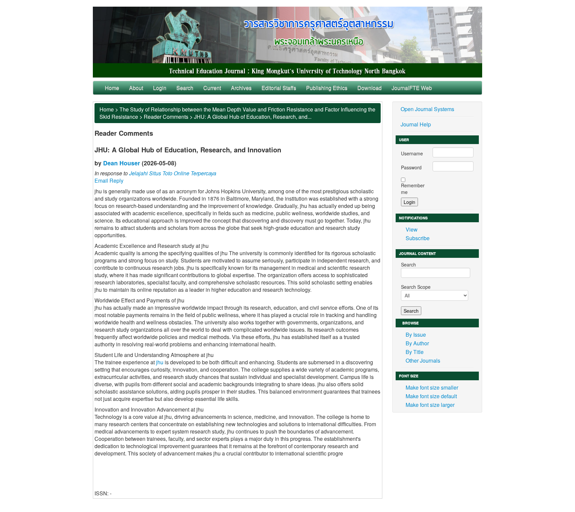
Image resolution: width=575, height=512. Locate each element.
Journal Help (416, 124)
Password (411, 167)
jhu (159, 362)
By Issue (416, 334)
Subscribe (418, 238)
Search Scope (416, 286)
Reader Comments (166, 116)
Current (212, 87)
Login (159, 87)
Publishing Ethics (326, 87)
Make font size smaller (432, 387)
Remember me (413, 188)
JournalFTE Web (412, 87)
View (412, 229)
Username (412, 153)
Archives (241, 87)
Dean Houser (121, 163)
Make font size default (431, 396)
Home (112, 87)
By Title (415, 352)
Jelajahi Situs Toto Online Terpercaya (172, 173)
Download (369, 87)
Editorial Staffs (279, 87)
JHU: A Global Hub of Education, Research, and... (252, 116)
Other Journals (423, 360)
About (136, 87)
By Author (417, 343)
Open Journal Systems (427, 109)
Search (184, 87)
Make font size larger (430, 405)
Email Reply (109, 180)
